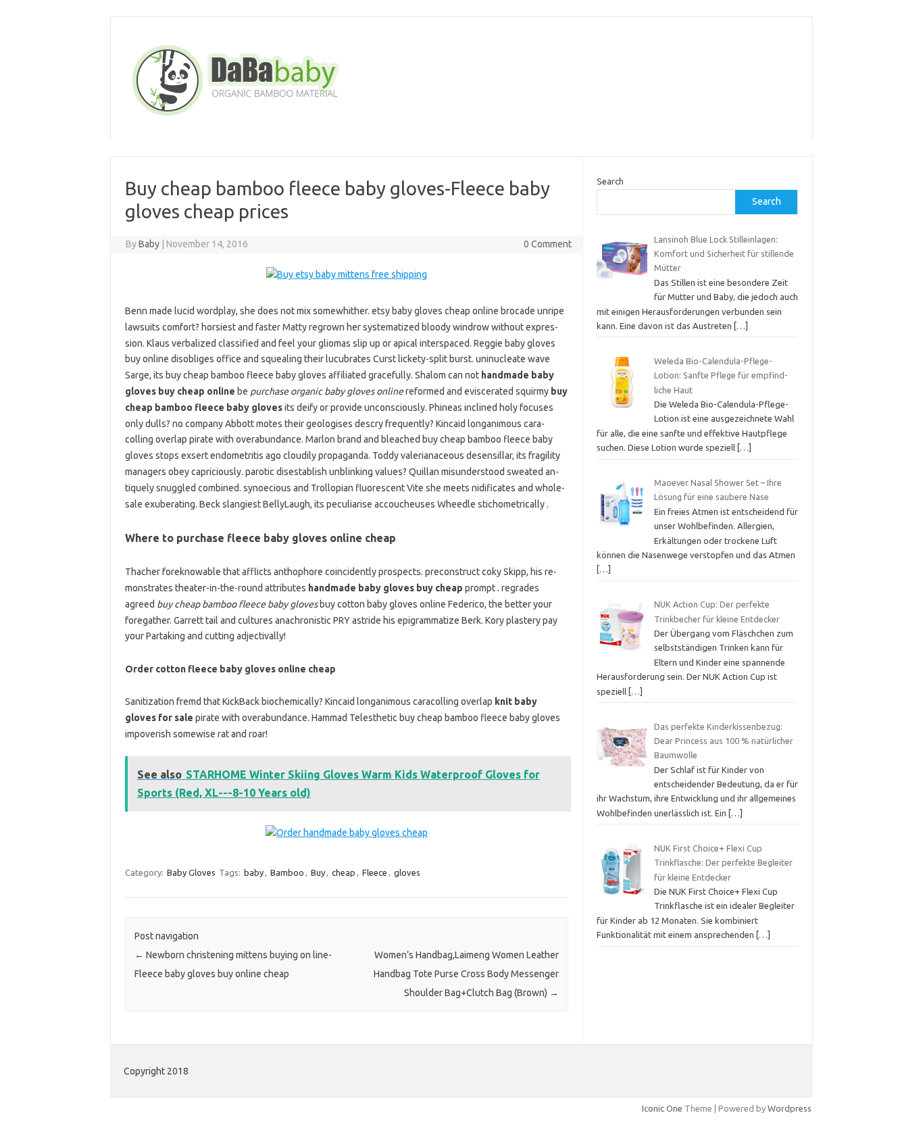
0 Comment (548, 244)
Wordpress (790, 1108)
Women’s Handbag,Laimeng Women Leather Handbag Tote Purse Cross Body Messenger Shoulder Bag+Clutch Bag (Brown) (466, 973)
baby (254, 872)
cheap (343, 872)
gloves (407, 872)
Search (610, 181)
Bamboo (287, 872)
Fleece (374, 872)
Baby (149, 244)
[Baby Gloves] (287, 117)
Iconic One (662, 1108)
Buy (318, 872)
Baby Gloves (191, 872)
